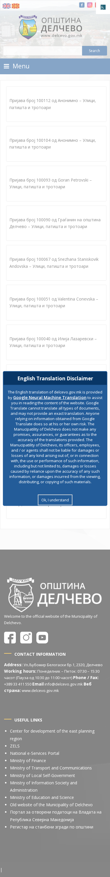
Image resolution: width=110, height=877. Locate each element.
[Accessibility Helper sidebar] (103, 7)
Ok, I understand (55, 500)
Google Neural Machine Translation (50, 397)
